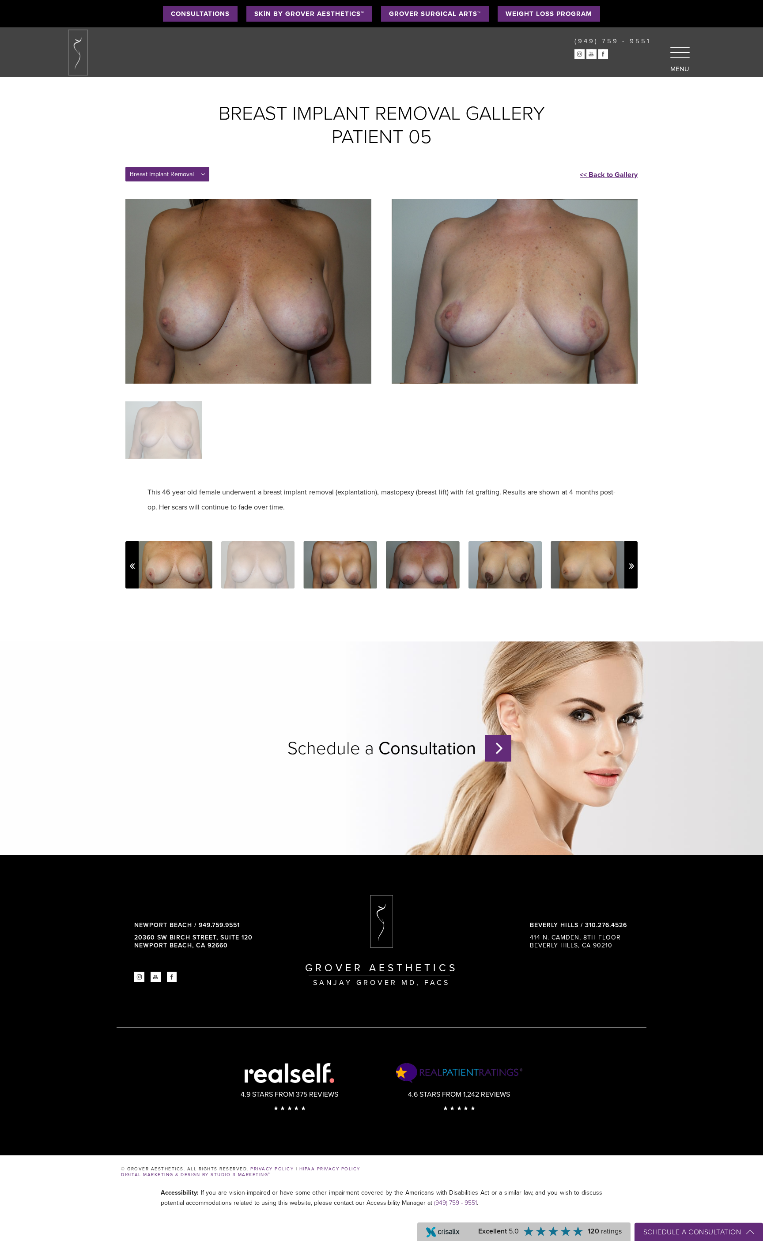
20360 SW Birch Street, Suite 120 (193, 941)
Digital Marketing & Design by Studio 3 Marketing (196, 1174)
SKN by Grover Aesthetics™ (309, 14)
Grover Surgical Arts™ (435, 14)
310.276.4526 (606, 925)
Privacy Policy (272, 1169)
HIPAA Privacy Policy (329, 1169)
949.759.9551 (219, 925)
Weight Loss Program (549, 14)
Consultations (200, 14)
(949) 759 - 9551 (455, 1203)
